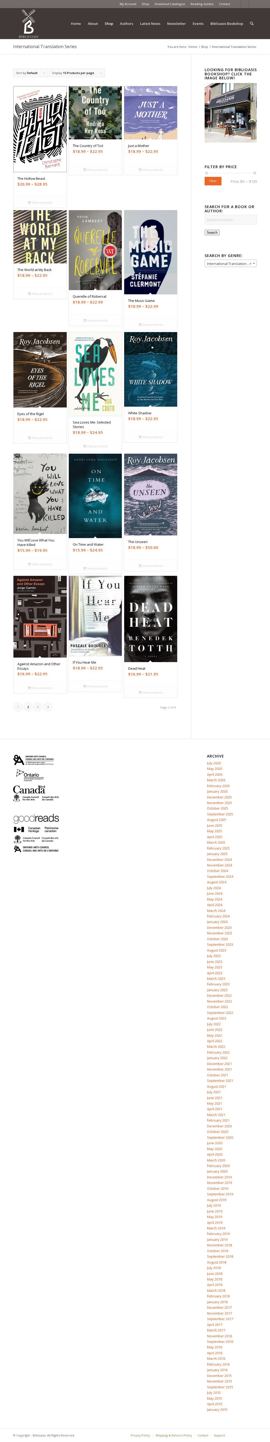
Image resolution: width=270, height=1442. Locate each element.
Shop (145, 4)
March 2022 (216, 1046)
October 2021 (217, 1075)
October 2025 (217, 808)
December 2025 (219, 797)
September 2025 (220, 814)
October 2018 (217, 1250)
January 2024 (217, 921)
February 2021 (218, 1120)
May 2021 (214, 1103)
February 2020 (218, 1165)
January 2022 (217, 1057)
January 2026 (217, 791)
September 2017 (220, 1318)
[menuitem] (128, 4)
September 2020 (220, 1137)
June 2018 (214, 1273)
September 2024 (220, 876)
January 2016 (217, 1369)
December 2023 (219, 927)
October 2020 (217, 1131)
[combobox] (231, 263)
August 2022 (216, 1018)
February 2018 (218, 1296)
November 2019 (219, 1182)
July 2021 (214, 1092)
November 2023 (219, 933)
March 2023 (216, 978)
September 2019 (220, 1194)
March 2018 (216, 1290)
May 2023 (214, 967)
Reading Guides (202, 4)
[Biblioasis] (28, 23)
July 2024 (214, 887)
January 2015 (217, 1409)
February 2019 (218, 1233)
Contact (224, 4)
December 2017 (219, 1307)
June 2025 (214, 825)
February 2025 (218, 848)
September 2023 (220, 944)
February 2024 (218, 916)
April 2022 (214, 1041)
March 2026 (216, 780)
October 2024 (217, 870)
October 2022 (217, 1006)
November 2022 (219, 1001)
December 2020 (219, 1126)
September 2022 (220, 1012)
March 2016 (216, 1358)
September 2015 (220, 1387)
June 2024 (214, 893)
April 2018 (214, 1284)
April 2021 (214, 1108)
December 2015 (219, 1375)
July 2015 (214, 1392)
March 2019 (216, 1228)
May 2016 (214, 1347)
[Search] (252, 23)
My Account (128, 4)
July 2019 (214, 1205)
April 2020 (214, 1154)
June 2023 (214, 961)
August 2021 (216, 1086)
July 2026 (214, 763)
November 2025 (219, 802)
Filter (213, 181)
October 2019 (217, 1188)
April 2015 (214, 1404)
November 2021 (219, 1069)
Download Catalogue (170, 4)
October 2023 (217, 938)
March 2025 (216, 842)
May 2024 (214, 899)
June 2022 (214, 1029)
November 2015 (219, 1381)
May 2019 (214, 1216)
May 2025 (214, 831)
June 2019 (214, 1211)
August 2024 (216, 882)
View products (41, 202)
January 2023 (217, 990)
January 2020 (217, 1171)
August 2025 (216, 819)
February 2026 (218, 785)
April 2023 (214, 973)
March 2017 (216, 1330)
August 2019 (216, 1199)
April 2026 (214, 774)
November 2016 (219, 1336)
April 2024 (214, 904)
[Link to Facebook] (237, 4)
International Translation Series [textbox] (232, 263)
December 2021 (219, 1063)
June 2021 (214, 1097)
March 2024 (216, 910)
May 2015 (214, 1398)
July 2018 (214, 1267)
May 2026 (214, 768)
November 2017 (219, 1313)
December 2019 (219, 1177)
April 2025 (214, 836)
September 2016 (220, 1341)
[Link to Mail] (253, 4)
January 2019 (217, 1239)
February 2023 (218, 984)
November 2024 (219, 865)
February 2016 (218, 1364)
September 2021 (220, 1080)
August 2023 (216, 950)
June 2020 (214, 1143)
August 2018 (216, 1262)
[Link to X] (245, 4)
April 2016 (214, 1353)
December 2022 (219, 995)
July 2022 (214, 1024)
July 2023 (214, 955)
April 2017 (214, 1324)
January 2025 (217, 853)
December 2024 (219, 859)
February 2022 (218, 1052)
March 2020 (216, 1160)
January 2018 (217, 1301)
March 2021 (216, 1114)
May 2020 (214, 1148)
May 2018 (214, 1279)
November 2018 (219, 1245)
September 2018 (220, 1256)
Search (212, 233)
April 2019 (214, 1222)
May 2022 (214, 1035)
